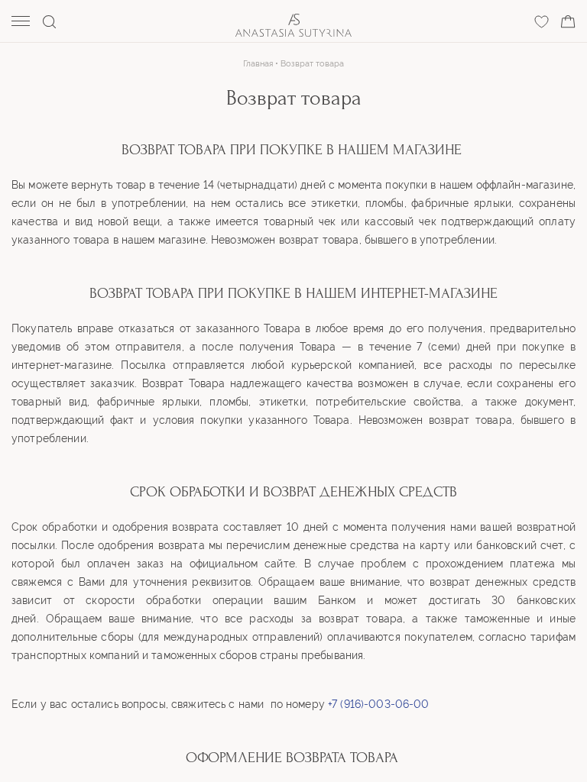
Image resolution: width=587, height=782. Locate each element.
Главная (258, 64)
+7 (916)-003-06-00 (379, 704)
